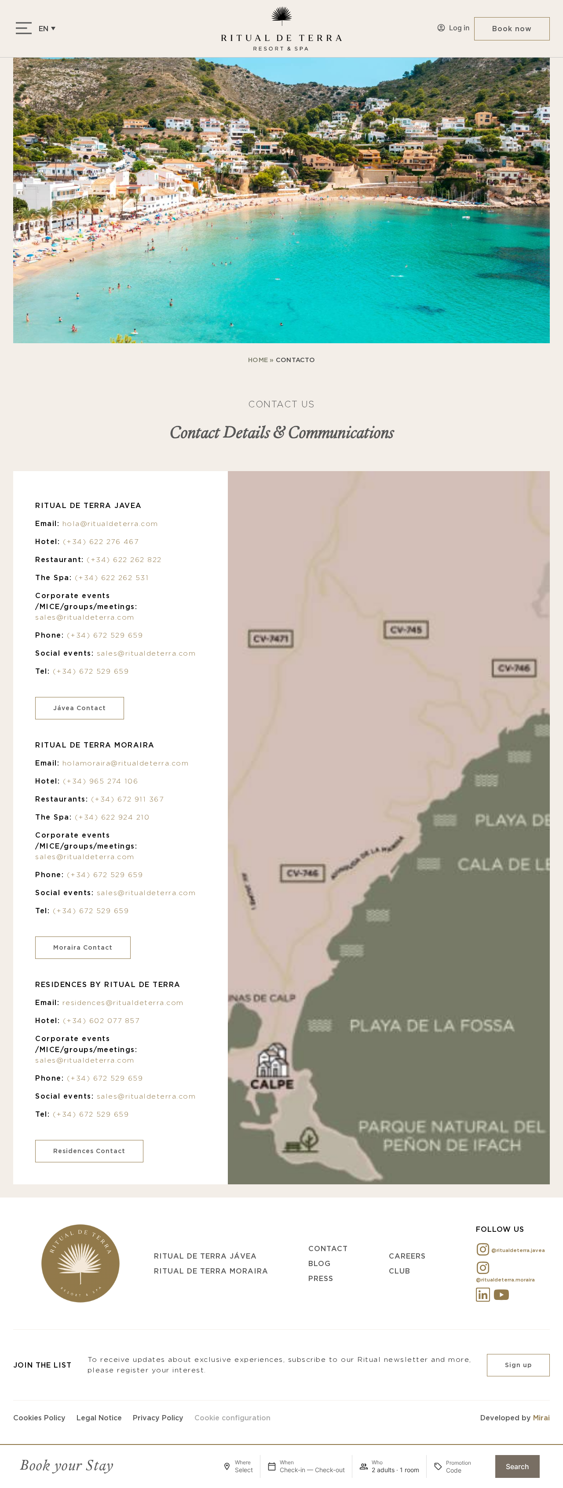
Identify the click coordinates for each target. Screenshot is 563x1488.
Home (258, 359)
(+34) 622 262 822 (124, 559)
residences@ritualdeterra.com (123, 1002)
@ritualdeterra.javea (518, 1250)
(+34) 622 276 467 (101, 541)
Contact (328, 1248)
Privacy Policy (158, 1418)
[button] (47, 28)
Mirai (541, 1418)
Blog (319, 1263)
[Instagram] (483, 1249)
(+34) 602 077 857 (101, 1020)
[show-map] (389, 827)
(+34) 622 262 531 (112, 577)
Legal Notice (99, 1418)
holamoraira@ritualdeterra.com (125, 763)
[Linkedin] (483, 1295)
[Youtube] (501, 1295)
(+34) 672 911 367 (127, 799)
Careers (407, 1256)
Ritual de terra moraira (211, 1271)
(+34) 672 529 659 (105, 635)
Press (320, 1278)
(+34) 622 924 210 (112, 817)
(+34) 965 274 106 (101, 781)
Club (399, 1271)
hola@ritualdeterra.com (110, 523)
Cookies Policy (39, 1418)
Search (517, 1466)
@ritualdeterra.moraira (505, 1279)
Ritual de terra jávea (205, 1256)
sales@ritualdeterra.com (85, 617)
